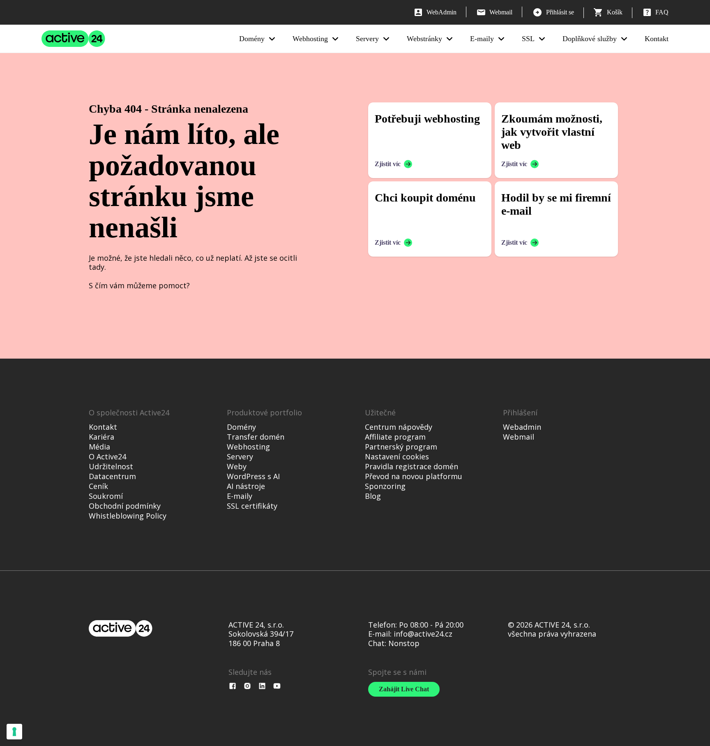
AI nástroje (246, 486)
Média (99, 447)
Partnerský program (401, 447)
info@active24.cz (423, 634)
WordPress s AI (253, 476)
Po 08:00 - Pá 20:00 (431, 625)
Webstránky (424, 39)
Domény (252, 39)
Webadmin (522, 427)
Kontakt (657, 39)
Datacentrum (112, 476)
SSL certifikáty (252, 506)
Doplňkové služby (589, 39)
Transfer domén (255, 437)
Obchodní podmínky (125, 506)
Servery (367, 39)
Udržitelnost (111, 466)
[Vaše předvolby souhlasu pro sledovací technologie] (14, 731)
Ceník (98, 486)
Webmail (518, 437)
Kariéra (101, 437)
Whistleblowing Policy (127, 516)
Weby (237, 466)
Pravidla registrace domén (411, 466)
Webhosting (310, 39)
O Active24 (107, 456)
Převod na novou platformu (413, 476)
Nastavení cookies (397, 456)
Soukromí (106, 496)
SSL (528, 39)
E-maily (482, 39)
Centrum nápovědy (398, 427)
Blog (373, 496)
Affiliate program (395, 437)
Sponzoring (385, 486)
